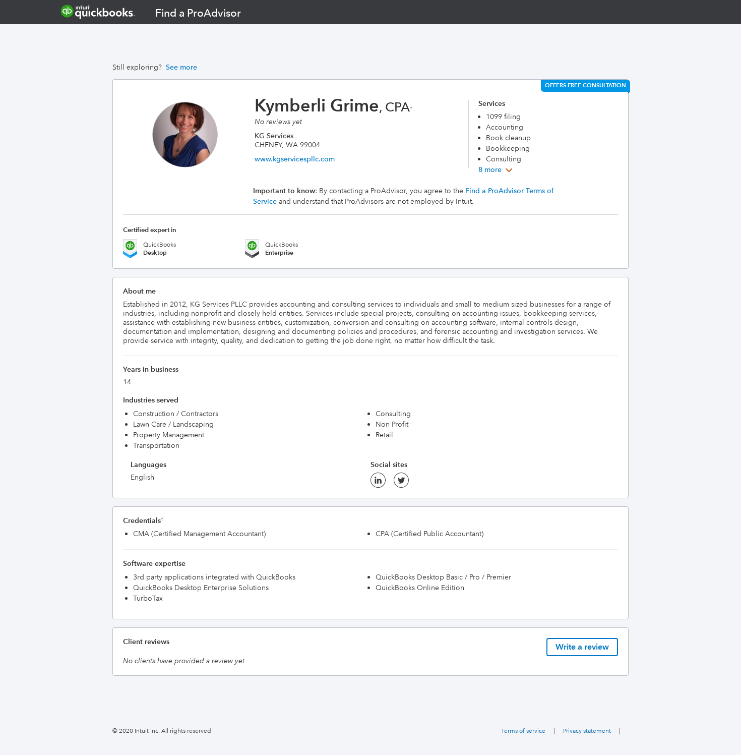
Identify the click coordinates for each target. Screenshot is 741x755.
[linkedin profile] (378, 483)
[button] (496, 169)
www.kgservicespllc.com (295, 158)
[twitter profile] (401, 483)
